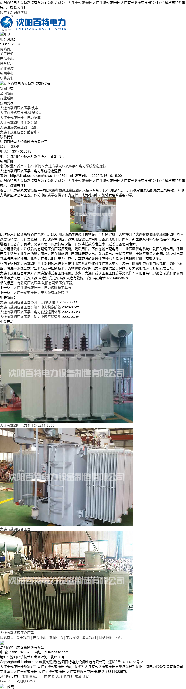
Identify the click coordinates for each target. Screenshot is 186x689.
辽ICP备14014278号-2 (125, 661)
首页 (20, 165)
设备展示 (7, 63)
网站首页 (7, 48)
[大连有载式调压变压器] (66, 580)
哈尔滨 (76, 676)
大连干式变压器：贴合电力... (22, 131)
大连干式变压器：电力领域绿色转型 (41, 292)
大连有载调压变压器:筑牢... (20, 107)
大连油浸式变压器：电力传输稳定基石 (42, 287)
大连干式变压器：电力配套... (22, 117)
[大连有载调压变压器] (66, 476)
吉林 (43, 676)
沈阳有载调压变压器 (57, 282)
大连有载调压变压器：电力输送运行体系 (30, 311)
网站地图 (105, 637)
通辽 (85, 676)
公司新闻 (7, 93)
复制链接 (49, 661)
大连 (59, 676)
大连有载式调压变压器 (17, 632)
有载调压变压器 (29, 282)
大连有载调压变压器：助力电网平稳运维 (30, 316)
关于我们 (7, 53)
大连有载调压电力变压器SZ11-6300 (27, 425)
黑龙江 (34, 676)
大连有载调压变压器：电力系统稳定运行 (75, 165)
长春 (66, 676)
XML (118, 637)
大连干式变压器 (80, 2)
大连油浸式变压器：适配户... (22, 127)
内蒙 (51, 676)
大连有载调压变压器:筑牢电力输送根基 (29, 302)
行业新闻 (7, 97)
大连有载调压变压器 (15, 528)
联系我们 (7, 77)
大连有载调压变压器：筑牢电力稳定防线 (30, 306)
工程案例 (72, 637)
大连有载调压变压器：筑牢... (22, 122)
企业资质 (7, 68)
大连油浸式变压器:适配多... (20, 112)
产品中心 (7, 58)
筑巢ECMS (26, 681)
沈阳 (24, 676)
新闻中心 (7, 73)
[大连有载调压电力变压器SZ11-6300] (66, 372)
